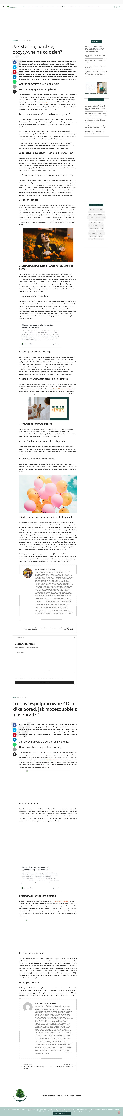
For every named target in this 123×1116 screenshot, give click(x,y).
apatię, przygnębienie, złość (50, 759)
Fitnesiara (88, 113)
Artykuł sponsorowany (96, 209)
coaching (101, 212)
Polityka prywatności (48, 1095)
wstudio (87, 126)
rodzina (101, 225)
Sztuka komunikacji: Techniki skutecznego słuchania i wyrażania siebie (96, 114)
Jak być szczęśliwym (99, 214)
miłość (98, 217)
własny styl (93, 236)
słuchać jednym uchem (61, 901)
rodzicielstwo (93, 225)
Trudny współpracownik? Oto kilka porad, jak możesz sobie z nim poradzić (45, 709)
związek (101, 239)
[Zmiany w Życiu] (12, 6)
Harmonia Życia (60, 7)
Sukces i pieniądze (37, 7)
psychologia (93, 222)
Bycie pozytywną (42, 102)
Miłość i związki (25, 7)
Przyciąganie (99, 220)
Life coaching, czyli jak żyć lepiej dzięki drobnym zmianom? (95, 61)
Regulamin (60, 1095)
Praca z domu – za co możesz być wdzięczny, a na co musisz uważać (95, 126)
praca (103, 217)
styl (102, 228)
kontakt (78, 1095)
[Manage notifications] (119, 1112)
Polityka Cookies (69, 1095)
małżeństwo (91, 217)
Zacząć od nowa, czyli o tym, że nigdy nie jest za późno (95, 108)
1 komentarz (20, 637)
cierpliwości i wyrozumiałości (61, 389)
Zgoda (55, 1113)
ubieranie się (100, 230)
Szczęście (92, 230)
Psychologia (49, 7)
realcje (100, 222)
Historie (70, 7)
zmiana (100, 236)
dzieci (90, 214)
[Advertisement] (61, 22)
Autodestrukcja (93, 212)
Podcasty (78, 7)
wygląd (102, 233)
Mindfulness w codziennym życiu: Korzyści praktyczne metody (95, 132)
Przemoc (92, 220)
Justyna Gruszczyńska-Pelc (22, 719)
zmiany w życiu (93, 239)
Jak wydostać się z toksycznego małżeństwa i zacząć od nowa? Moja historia (95, 120)
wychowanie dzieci (93, 233)
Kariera (15, 697)
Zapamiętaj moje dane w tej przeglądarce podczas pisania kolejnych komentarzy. (40, 678)
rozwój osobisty (94, 228)
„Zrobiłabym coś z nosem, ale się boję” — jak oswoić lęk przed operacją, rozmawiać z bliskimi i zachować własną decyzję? (96, 73)
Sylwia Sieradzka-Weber (21, 57)
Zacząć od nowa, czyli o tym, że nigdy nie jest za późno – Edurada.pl (96, 105)
